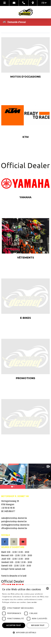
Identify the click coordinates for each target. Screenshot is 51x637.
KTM (26, 137)
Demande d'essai (17, 22)
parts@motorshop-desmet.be (14, 521)
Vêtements (25, 257)
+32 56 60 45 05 (8, 507)
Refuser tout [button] (37, 625)
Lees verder (32, 602)
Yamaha (25, 197)
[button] (25, 632)
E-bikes (25, 317)
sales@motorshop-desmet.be (14, 518)
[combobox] (47, 588)
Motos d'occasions (25, 76)
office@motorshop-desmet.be (14, 528)
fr (43, 3)
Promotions (25, 378)
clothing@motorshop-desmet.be (15, 524)
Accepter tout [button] (13, 625)
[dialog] (25, 611)
